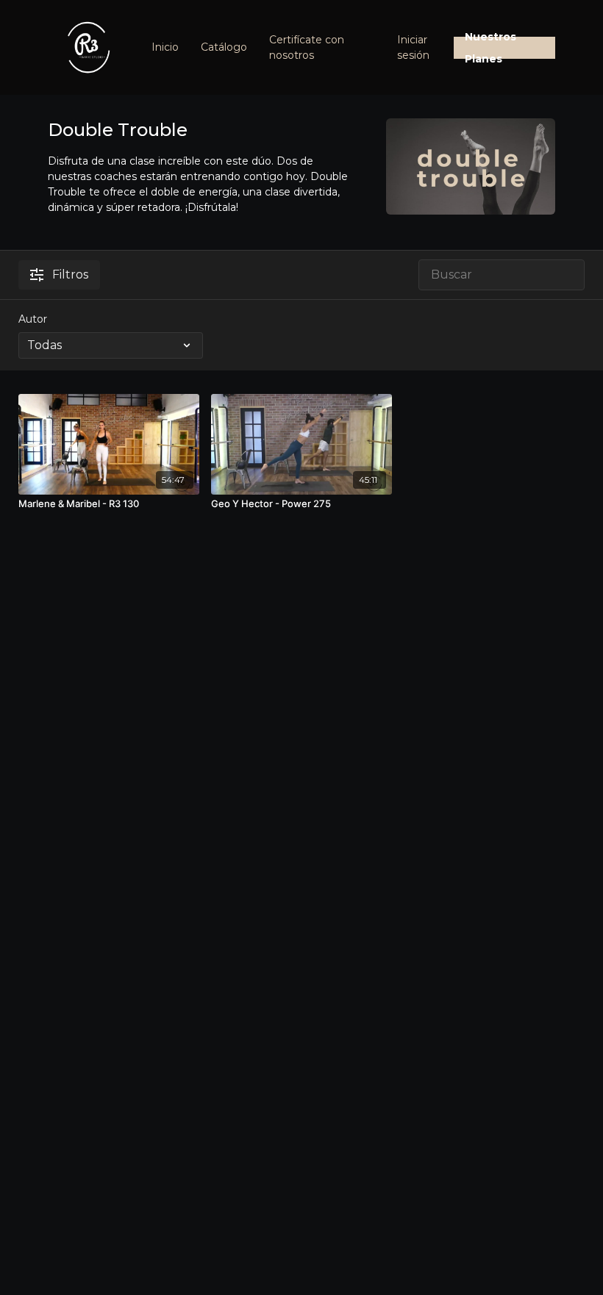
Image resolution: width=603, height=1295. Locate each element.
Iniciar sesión (413, 47)
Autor (32, 319)
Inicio (165, 47)
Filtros (70, 274)
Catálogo (224, 47)
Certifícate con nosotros (306, 47)
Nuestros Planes (490, 48)
